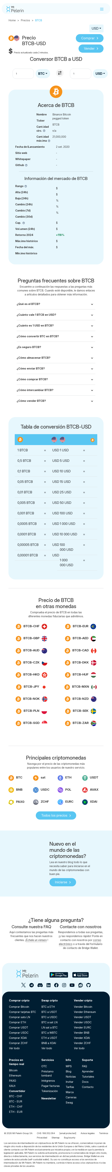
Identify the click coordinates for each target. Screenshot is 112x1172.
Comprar (88, 38)
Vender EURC (82, 1027)
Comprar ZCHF (18, 1043)
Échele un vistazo (36, 940)
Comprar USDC (18, 1032)
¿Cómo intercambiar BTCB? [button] (35, 390)
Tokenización (49, 1091)
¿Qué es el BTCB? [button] (28, 304)
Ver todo (14, 1048)
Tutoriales (88, 1076)
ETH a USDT (49, 1038)
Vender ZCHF (82, 1043)
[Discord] (40, 986)
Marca (70, 1092)
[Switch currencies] (60, 73)
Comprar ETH (17, 1022)
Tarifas (70, 1087)
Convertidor (17, 1091)
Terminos (103, 1133)
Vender (89, 48)
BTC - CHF (15, 1096)
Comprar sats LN (19, 1017)
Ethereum (15, 1075)
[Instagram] (64, 986)
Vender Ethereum (85, 1012)
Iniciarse (61, 882)
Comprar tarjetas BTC (22, 1012)
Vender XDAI (82, 1038)
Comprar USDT (18, 1027)
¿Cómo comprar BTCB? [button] (32, 379)
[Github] (88, 986)
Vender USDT (82, 1017)
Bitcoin (13, 1070)
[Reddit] (80, 986)
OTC (44, 1066)
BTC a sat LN (49, 1022)
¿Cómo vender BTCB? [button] (31, 400)
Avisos (88, 1133)
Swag (69, 1102)
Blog (68, 1071)
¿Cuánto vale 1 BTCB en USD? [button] (36, 314)
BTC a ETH (48, 1006)
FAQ (84, 1066)
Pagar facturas (50, 1086)
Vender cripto (83, 1000)
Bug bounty (69, 1137)
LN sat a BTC (49, 1027)
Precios (25, 20)
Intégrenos (48, 1080)
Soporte (87, 1060)
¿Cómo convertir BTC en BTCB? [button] (38, 336)
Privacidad (42, 1137)
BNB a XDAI (48, 1043)
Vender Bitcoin (83, 1006)
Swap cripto (49, 1000)
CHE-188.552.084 (46, 1133)
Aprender (88, 1071)
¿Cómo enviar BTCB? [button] (31, 368)
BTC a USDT (49, 1012)
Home (12, 20)
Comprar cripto (19, 1000)
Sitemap (55, 1137)
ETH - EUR (15, 1111)
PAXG (12, 1080)
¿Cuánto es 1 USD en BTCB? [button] (35, 325)
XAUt (12, 1086)
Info (68, 1060)
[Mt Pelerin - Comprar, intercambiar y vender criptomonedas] (15, 9)
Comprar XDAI (18, 1038)
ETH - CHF (16, 1106)
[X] (23, 986)
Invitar (69, 1081)
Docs (85, 1081)
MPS (69, 1066)
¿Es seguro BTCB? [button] (29, 347)
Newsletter (48, 1098)
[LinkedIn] (49, 986)
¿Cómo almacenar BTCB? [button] (33, 357)
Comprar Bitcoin (19, 1006)
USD (95, 28)
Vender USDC (83, 1022)
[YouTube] (72, 986)
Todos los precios (54, 815)
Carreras (71, 1097)
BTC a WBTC (49, 1032)
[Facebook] (56, 986)
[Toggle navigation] (101, 9)
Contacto (88, 1087)
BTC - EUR (15, 1101)
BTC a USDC (49, 1017)
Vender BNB (81, 1032)
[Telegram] (31, 986)
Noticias (71, 1076)
